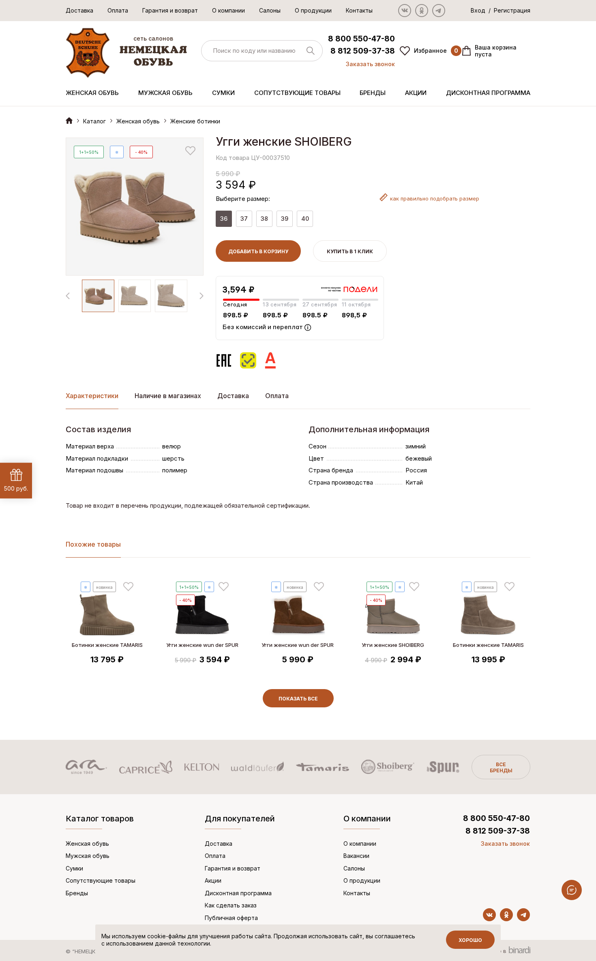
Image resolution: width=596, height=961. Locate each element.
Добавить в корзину (258, 251)
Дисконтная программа (488, 93)
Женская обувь (92, 93)
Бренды (373, 93)
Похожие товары (93, 544)
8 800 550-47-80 (361, 38)
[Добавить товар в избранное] (190, 151)
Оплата (117, 10)
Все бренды (501, 767)
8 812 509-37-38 (362, 51)
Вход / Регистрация (500, 10)
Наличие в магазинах (168, 396)
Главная (69, 120)
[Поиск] (262, 51)
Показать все (298, 699)
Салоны (270, 10)
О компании (228, 10)
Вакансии (356, 855)
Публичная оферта (231, 917)
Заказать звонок (370, 63)
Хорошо (470, 940)
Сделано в (493, 951)
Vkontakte (404, 10)
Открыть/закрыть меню (572, 890)
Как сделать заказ (231, 905)
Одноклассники (421, 10)
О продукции (313, 10)
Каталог (94, 121)
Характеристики (92, 396)
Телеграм (438, 10)
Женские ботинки (195, 121)
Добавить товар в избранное (128, 587)
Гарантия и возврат (170, 10)
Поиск (311, 51)
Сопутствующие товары (297, 93)
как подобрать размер (434, 198)
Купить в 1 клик (350, 251)
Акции (416, 93)
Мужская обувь (165, 93)
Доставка (79, 10)
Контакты (359, 10)
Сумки (223, 93)
